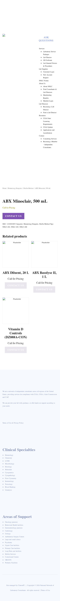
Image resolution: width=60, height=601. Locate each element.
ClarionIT (21, 585)
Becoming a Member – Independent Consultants (50, 144)
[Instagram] (52, 29)
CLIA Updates (48, 127)
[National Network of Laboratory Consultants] (18, 36)
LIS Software (47, 60)
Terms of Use (45, 590)
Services (41, 48)
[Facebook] (52, 4)
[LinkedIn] (52, 21)
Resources (42, 115)
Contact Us (13, 216)
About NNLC (47, 86)
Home (4, 188)
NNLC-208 (23, 227)
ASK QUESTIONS (46, 39)
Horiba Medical (29, 188)
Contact (41, 136)
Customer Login (48, 72)
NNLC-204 (6, 227)
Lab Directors (43, 104)
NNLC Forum (43, 80)
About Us (42, 83)
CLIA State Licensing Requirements (47, 121)
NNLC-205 (14, 227)
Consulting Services (50, 139)
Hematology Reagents (15, 188)
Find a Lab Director (49, 112)
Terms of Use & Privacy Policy (13, 423)
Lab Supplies (43, 69)
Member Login (18, 24)
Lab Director (47, 57)
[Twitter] (52, 12)
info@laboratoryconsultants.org (25, 16)
